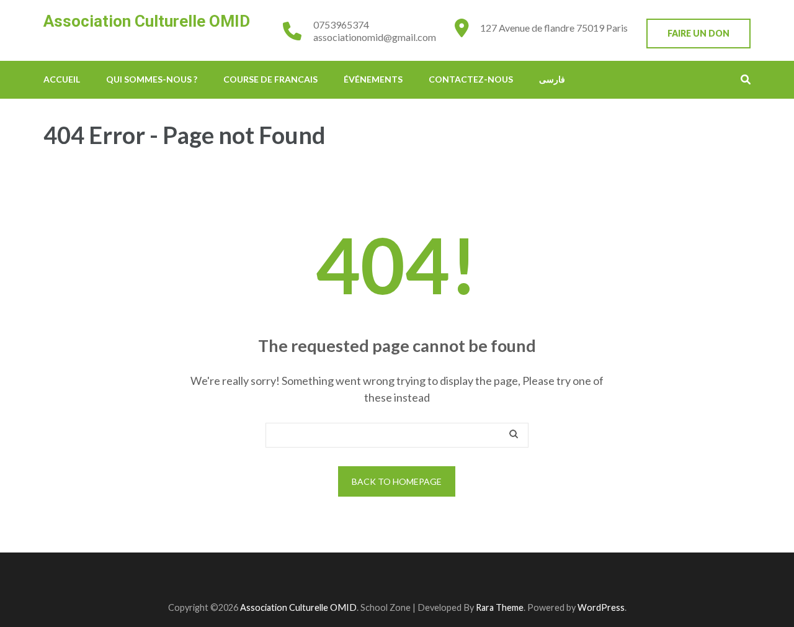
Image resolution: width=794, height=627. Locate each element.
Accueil (61, 79)
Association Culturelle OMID (146, 21)
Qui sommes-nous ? (151, 79)
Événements (373, 79)
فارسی (552, 79)
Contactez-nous (471, 79)
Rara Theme (500, 607)
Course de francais (270, 79)
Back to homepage (397, 481)
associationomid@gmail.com (374, 37)
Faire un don (698, 33)
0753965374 (341, 24)
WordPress (601, 607)
